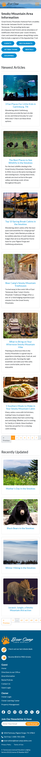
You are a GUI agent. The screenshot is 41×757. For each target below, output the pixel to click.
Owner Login (6, 697)
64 (31, 620)
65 (36, 620)
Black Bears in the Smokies (20, 528)
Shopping (9, 55)
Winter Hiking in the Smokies (20, 567)
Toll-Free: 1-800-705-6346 (14, 737)
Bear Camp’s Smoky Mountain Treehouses (20, 284)
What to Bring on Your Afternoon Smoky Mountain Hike (20, 344)
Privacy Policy (6, 745)
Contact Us (5, 684)
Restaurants (25, 43)
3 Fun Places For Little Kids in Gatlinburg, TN (20, 105)
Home (3, 668)
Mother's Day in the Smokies (20, 488)
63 (27, 620)
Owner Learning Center (10, 700)
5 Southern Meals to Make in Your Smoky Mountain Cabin (20, 407)
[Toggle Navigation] (37, 4)
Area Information (8, 676)
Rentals (29, 49)
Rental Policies (7, 680)
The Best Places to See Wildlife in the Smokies (20, 161)
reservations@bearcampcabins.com (17, 740)
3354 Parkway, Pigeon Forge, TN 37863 (19, 733)
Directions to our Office (10, 672)
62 (22, 620)
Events (7, 43)
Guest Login (6, 687)
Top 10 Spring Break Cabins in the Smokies (20, 222)
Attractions (10, 49)
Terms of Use (18, 745)
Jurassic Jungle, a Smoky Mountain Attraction (20, 609)
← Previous (6, 621)
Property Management (10, 704)
